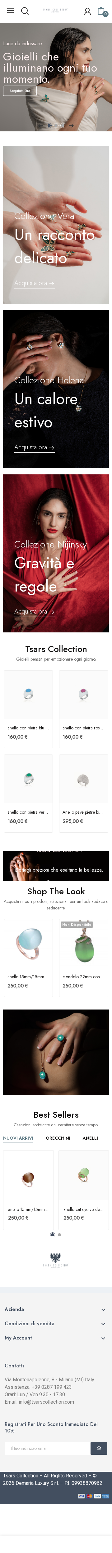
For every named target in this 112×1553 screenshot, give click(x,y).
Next (71, 125)
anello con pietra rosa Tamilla (84, 728)
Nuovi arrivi (18, 1138)
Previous (41, 125)
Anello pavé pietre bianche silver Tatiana (84, 812)
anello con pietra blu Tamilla (28, 728)
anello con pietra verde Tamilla (28, 812)
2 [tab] (56, 125)
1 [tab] (49, 125)
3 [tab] (62, 125)
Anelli (90, 1138)
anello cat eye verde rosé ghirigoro (83, 1209)
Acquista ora (20, 91)
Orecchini (58, 1138)
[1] (99, 1448)
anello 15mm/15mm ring (28, 977)
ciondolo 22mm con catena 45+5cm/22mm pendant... (84, 977)
